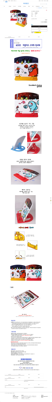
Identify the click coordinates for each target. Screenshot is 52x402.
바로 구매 (39, 26)
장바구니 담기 (39, 28)
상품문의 (39, 374)
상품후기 (29, 374)
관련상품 (19, 374)
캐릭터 (29, 6)
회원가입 (6, 1)
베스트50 (14, 6)
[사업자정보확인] (28, 397)
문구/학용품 (19, 6)
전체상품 (10, 6)
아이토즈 (26, 3)
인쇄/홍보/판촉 (37, 6)
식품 (32, 6)
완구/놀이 (24, 6)
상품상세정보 (9, 374)
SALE (42, 6)
